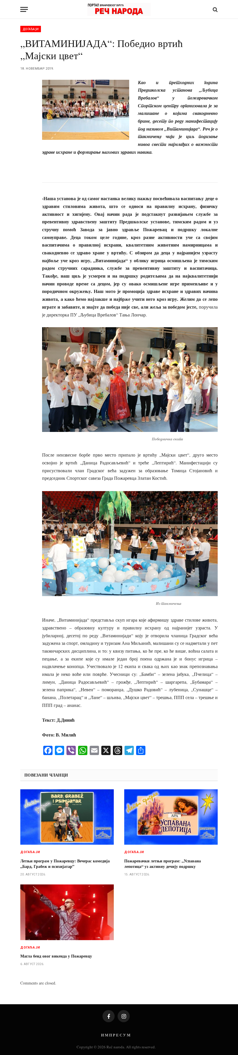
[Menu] (24, 9)
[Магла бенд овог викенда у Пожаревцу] (67, 912)
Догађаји (31, 29)
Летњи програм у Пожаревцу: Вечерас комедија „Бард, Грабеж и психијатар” (65, 863)
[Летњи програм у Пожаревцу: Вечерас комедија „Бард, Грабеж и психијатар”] (67, 817)
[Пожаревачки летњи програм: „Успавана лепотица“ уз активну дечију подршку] (171, 817)
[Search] (215, 9)
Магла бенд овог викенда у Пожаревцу (56, 956)
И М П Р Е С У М (115, 1035)
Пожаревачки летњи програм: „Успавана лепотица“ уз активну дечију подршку (162, 863)
